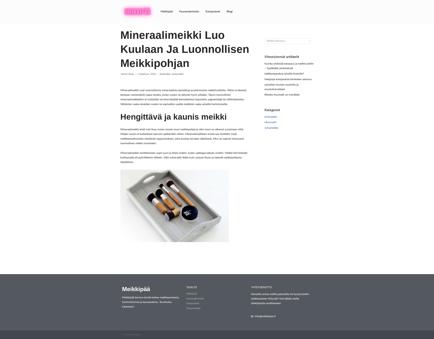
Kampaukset (212, 11)
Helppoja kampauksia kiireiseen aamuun (288, 79)
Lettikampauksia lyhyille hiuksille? (284, 73)
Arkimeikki (165, 74)
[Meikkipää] (137, 11)
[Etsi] (310, 41)
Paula (131, 74)
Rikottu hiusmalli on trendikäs (282, 94)
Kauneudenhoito (189, 11)
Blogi (230, 11)
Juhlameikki (177, 74)
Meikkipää (167, 11)
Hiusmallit (270, 122)
